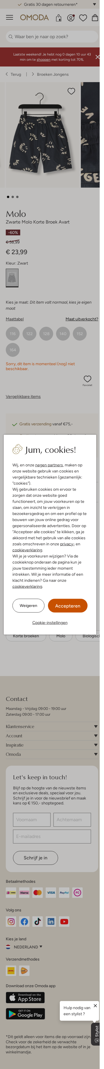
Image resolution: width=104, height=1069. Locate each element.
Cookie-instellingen (50, 622)
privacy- (67, 543)
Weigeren (28, 605)
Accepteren (67, 605)
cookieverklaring (27, 549)
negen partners (49, 464)
